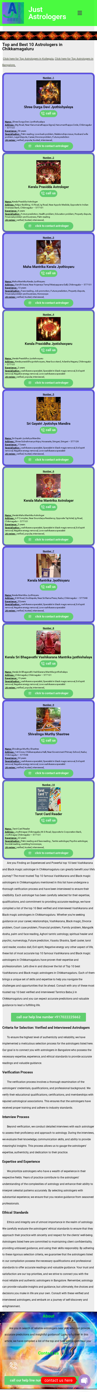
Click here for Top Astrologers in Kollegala (28, 58)
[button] (79, 13)
